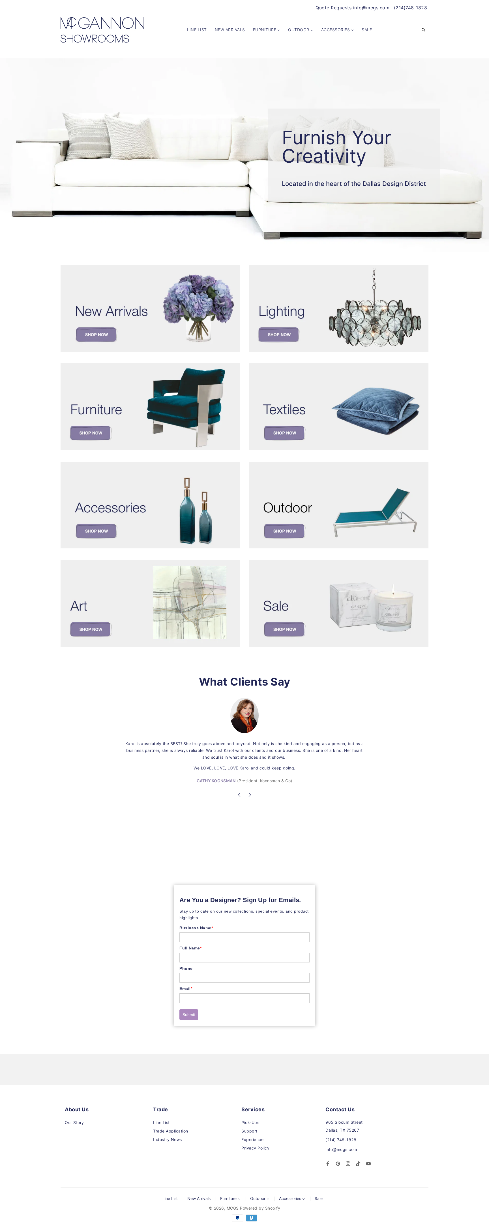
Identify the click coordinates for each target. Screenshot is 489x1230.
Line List (161, 1122)
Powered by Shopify (260, 1208)
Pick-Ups (250, 1122)
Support (249, 1131)
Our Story (74, 1122)
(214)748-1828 (410, 7)
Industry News (167, 1139)
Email (185, 988)
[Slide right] (249, 796)
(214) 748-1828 (340, 1139)
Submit (189, 1014)
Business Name (196, 928)
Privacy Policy (255, 1148)
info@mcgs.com (341, 1149)
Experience (252, 1139)
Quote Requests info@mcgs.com (352, 7)
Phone (186, 968)
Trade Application (170, 1131)
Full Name (190, 948)
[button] (423, 30)
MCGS (233, 1208)
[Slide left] (239, 796)
